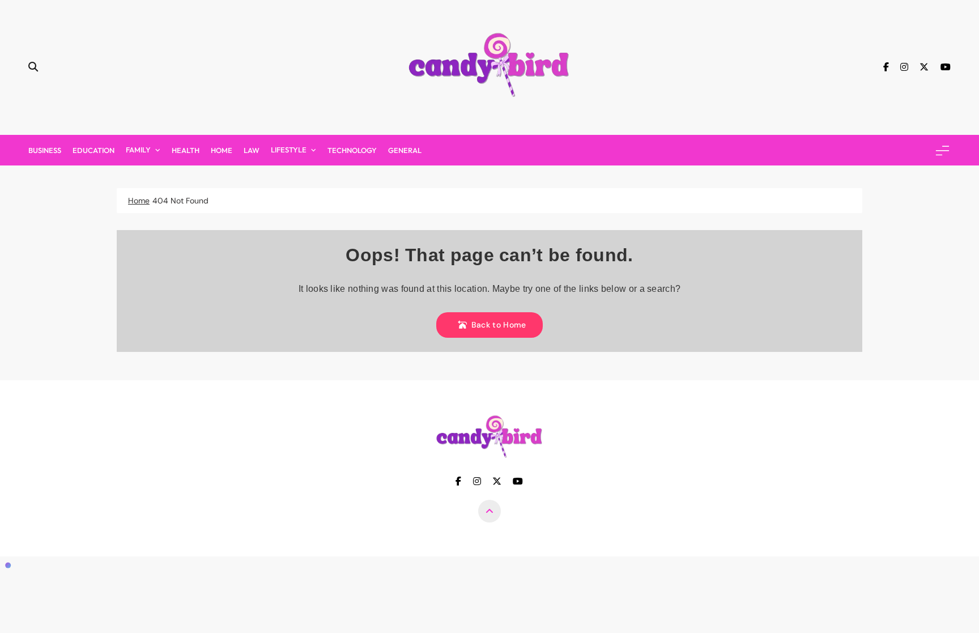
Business (44, 150)
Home (221, 150)
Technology (352, 150)
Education (93, 150)
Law (251, 150)
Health (185, 150)
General (405, 150)
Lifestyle (289, 149)
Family (138, 149)
